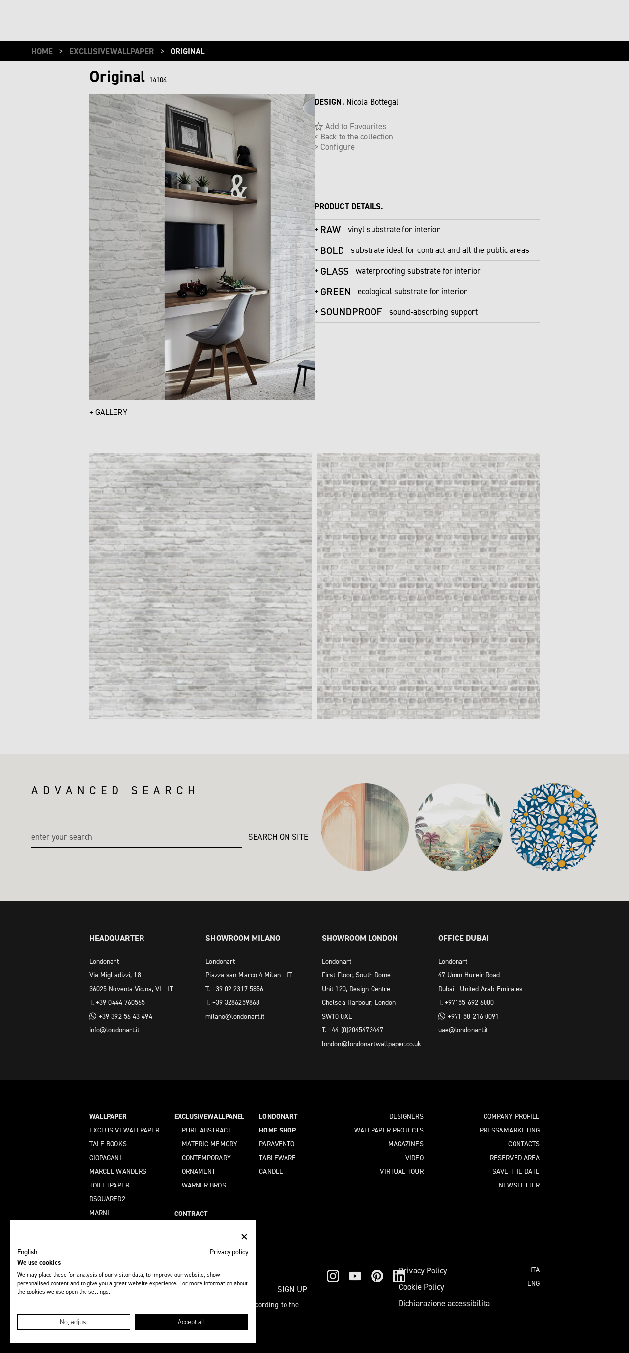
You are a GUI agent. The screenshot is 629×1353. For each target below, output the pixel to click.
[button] (27, 1252)
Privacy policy (229, 1252)
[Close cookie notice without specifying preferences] (244, 1236)
